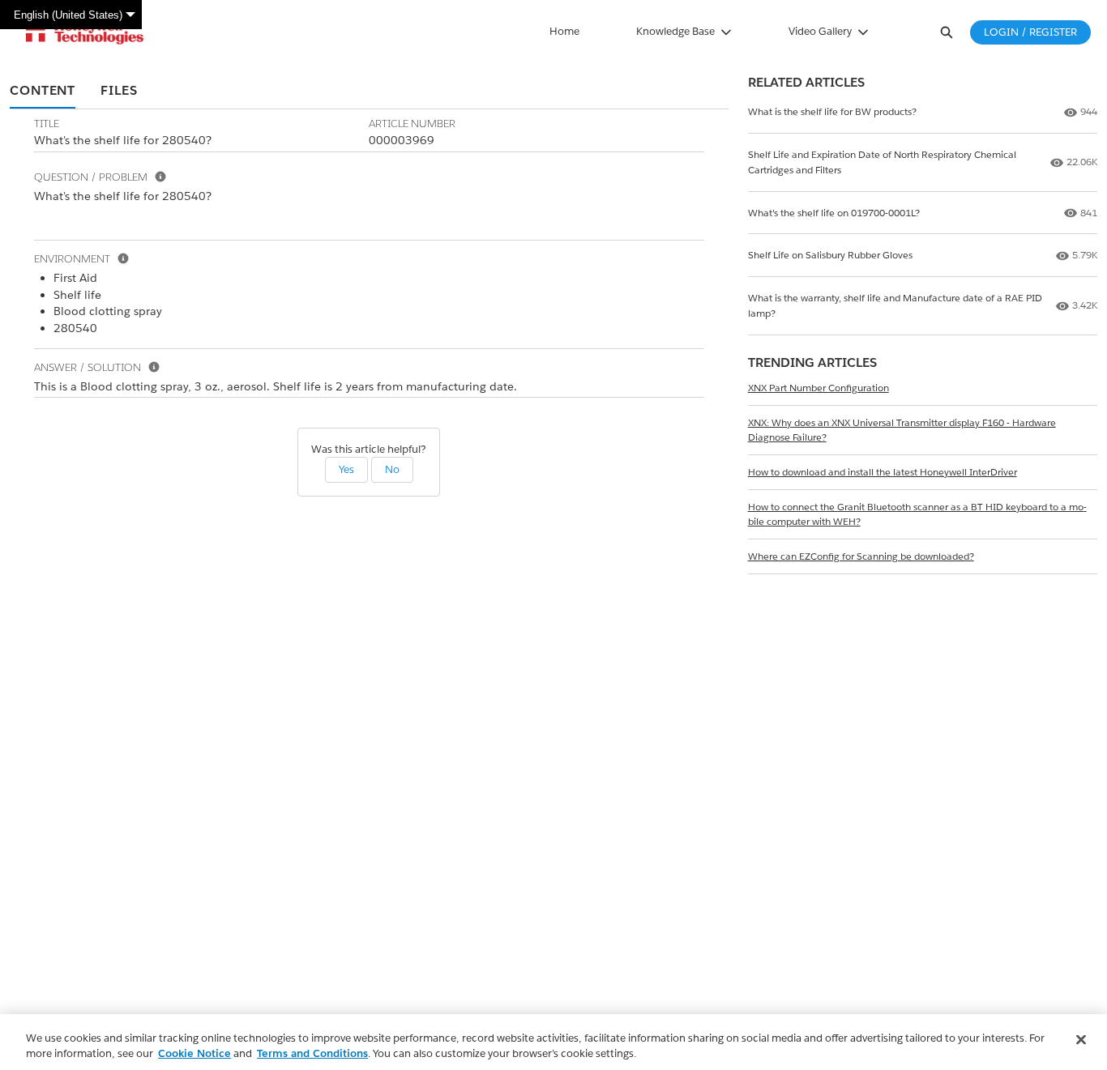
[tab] (42, 92)
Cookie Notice (194, 1053)
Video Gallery (820, 31)
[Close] (1081, 1040)
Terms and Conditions (312, 1053)
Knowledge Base (675, 31)
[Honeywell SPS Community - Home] (84, 32)
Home (564, 31)
